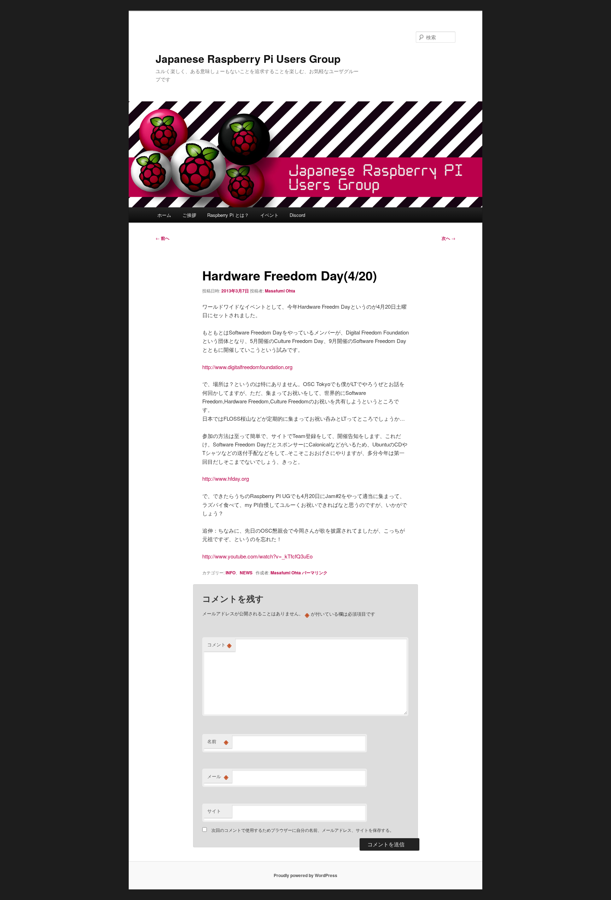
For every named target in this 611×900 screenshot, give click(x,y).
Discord (297, 215)
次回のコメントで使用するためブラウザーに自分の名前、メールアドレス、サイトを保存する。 (302, 830)
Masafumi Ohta (280, 291)
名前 (217, 741)
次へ (448, 238)
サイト (214, 810)
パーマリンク (314, 572)
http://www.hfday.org (225, 478)
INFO (230, 572)
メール (217, 776)
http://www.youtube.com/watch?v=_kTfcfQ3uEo (257, 556)
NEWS (246, 572)
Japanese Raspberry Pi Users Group (248, 58)
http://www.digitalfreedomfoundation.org (247, 367)
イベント (269, 215)
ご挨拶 (189, 215)
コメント (219, 644)
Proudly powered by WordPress (305, 875)
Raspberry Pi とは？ (228, 215)
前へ (162, 238)
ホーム (164, 215)
